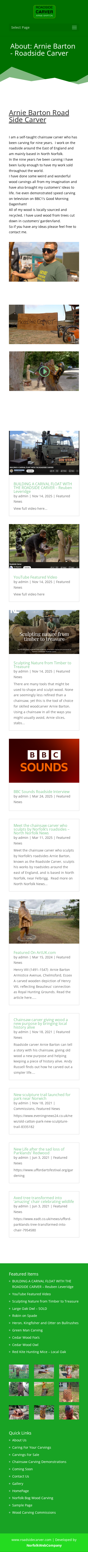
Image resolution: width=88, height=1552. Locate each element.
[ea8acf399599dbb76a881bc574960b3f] (69, 1393)
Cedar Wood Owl (25, 1344)
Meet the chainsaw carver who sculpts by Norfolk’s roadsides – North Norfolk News (41, 829)
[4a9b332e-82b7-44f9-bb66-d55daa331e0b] (44, 1413)
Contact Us (20, 1476)
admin (23, 496)
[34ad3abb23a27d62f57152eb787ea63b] (44, 1372)
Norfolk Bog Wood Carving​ (32, 1498)
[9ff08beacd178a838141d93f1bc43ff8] (69, 1372)
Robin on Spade (24, 1315)
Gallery (17, 1483)
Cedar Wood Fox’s (26, 1337)
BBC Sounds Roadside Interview (41, 791)
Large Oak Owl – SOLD (29, 1308)
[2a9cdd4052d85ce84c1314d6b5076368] (19, 1390)
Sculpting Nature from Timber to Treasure (42, 664)
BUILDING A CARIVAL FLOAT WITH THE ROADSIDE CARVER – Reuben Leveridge (43, 487)
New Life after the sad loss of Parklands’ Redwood (39, 1151)
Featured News (48, 1108)
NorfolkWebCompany (44, 1545)
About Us (19, 1440)
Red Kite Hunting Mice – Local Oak (39, 1352)
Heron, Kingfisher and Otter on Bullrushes (45, 1323)
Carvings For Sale (25, 1454)
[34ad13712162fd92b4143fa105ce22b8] (19, 1372)
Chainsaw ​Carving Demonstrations (39, 1461)
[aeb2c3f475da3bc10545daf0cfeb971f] (19, 1413)
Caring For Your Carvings (31, 1447)
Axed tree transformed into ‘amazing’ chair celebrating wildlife (44, 1199)
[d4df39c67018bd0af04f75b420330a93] (44, 1390)
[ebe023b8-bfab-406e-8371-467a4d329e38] (69, 1413)
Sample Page (22, 1505)
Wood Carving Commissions (34, 1512)
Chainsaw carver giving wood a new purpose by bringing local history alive (41, 1023)
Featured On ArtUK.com (35, 952)
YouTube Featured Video (35, 577)
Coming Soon (22, 1469)
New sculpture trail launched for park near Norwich (42, 1096)
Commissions (24, 1108)
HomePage (20, 1491)
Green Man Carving (27, 1330)
